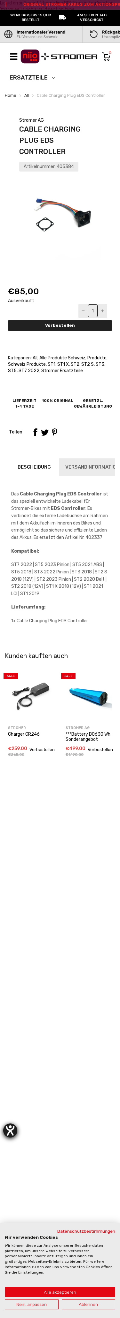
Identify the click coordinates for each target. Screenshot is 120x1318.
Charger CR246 (24, 734)
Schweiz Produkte (27, 364)
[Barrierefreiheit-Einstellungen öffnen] (10, 1130)
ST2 (74, 364)
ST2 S (87, 364)
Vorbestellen (60, 325)
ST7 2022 (28, 370)
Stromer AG (31, 120)
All (34, 358)
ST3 (99, 364)
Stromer (17, 728)
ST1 (51, 364)
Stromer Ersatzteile (61, 370)
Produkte (96, 358)
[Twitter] (45, 432)
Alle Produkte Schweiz (61, 358)
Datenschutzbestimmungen (86, 1231)
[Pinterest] (54, 432)
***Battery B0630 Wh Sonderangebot (88, 737)
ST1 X (62, 364)
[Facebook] (35, 432)
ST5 (12, 370)
